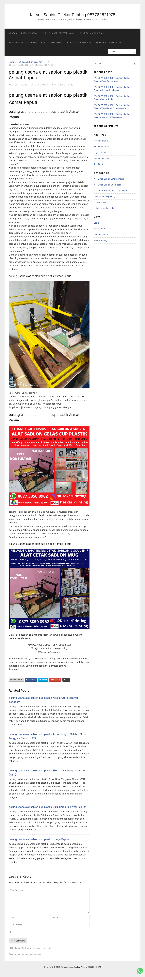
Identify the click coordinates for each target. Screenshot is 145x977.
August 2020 (100, 152)
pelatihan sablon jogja (104, 208)
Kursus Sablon (29, 33)
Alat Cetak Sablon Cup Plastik (107, 185)
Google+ (56, 679)
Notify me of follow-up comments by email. (31, 948)
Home (11, 62)
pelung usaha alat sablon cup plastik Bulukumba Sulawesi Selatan (48, 806)
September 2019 (101, 158)
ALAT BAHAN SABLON (91, 33)
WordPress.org (100, 240)
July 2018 (98, 164)
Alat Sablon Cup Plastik (23, 42)
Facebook (31, 679)
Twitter (44, 679)
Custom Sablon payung (104, 196)
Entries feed (99, 228)
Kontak (13, 33)
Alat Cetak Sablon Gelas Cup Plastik (110, 190)
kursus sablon (100, 202)
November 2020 (101, 146)
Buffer (66, 679)
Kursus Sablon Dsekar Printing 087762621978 (72, 14)
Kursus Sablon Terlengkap (60, 33)
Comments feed (101, 234)
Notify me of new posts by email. (26, 954)
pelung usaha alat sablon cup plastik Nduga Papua (39, 839)
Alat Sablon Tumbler (79, 42)
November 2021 (101, 141)
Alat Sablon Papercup (108, 42)
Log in (96, 223)
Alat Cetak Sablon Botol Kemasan (32, 62)
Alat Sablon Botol (52, 42)
